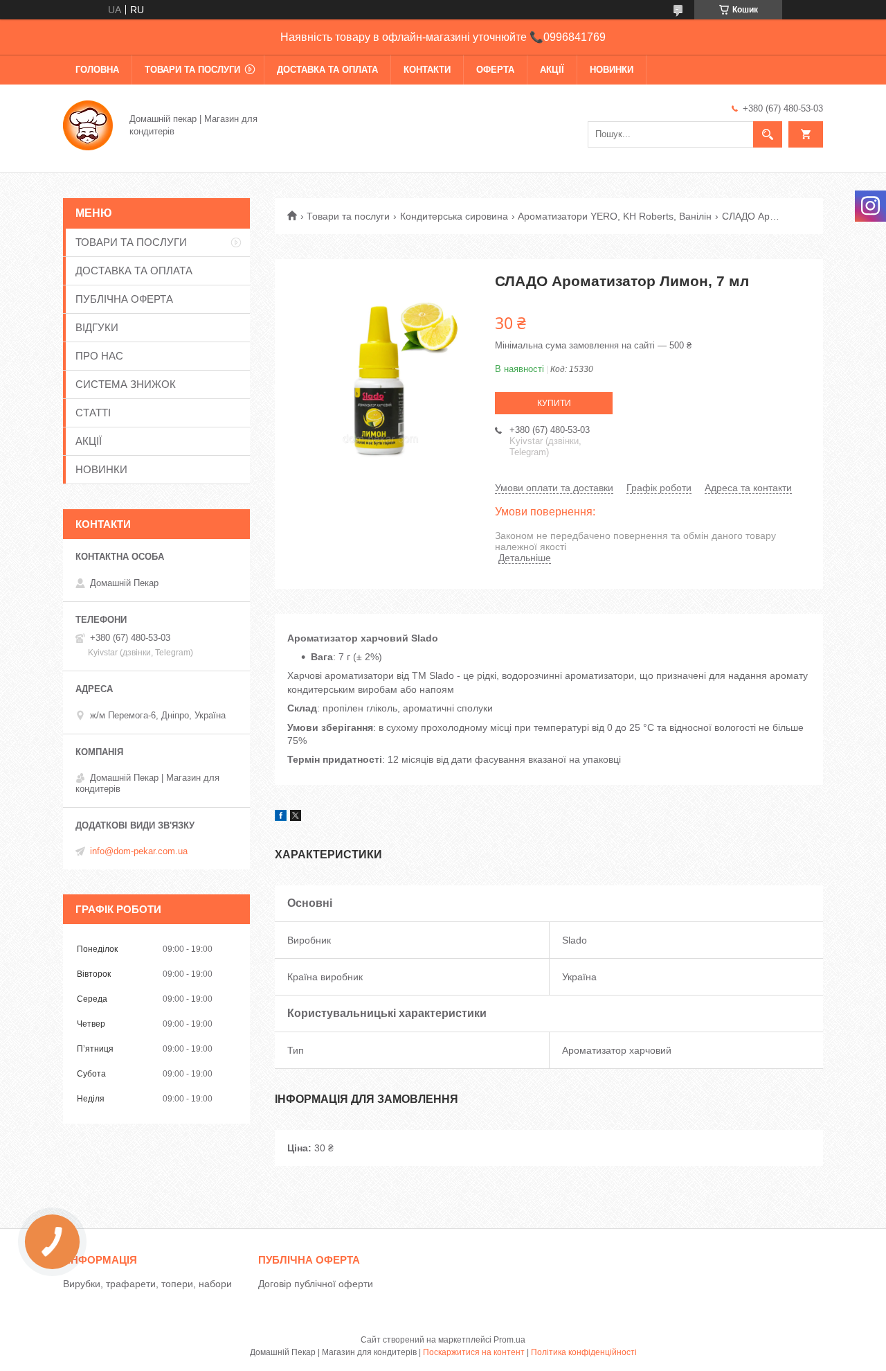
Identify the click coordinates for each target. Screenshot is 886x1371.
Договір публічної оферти (315, 1283)
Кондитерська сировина (454, 216)
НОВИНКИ (611, 69)
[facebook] (281, 817)
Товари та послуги (348, 216)
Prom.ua (509, 1340)
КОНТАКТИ (427, 69)
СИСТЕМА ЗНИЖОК (125, 384)
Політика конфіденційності (584, 1352)
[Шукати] (767, 134)
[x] (295, 817)
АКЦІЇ (552, 69)
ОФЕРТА (495, 69)
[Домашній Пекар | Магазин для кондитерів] (88, 124)
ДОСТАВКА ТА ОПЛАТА (327, 69)
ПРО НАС (99, 356)
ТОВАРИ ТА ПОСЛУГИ (192, 69)
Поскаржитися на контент (474, 1352)
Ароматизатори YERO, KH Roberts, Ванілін (615, 216)
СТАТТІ (93, 412)
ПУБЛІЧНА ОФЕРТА (124, 299)
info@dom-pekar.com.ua (139, 851)
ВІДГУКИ (96, 327)
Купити (554, 403)
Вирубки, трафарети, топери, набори (147, 1283)
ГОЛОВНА (97, 69)
